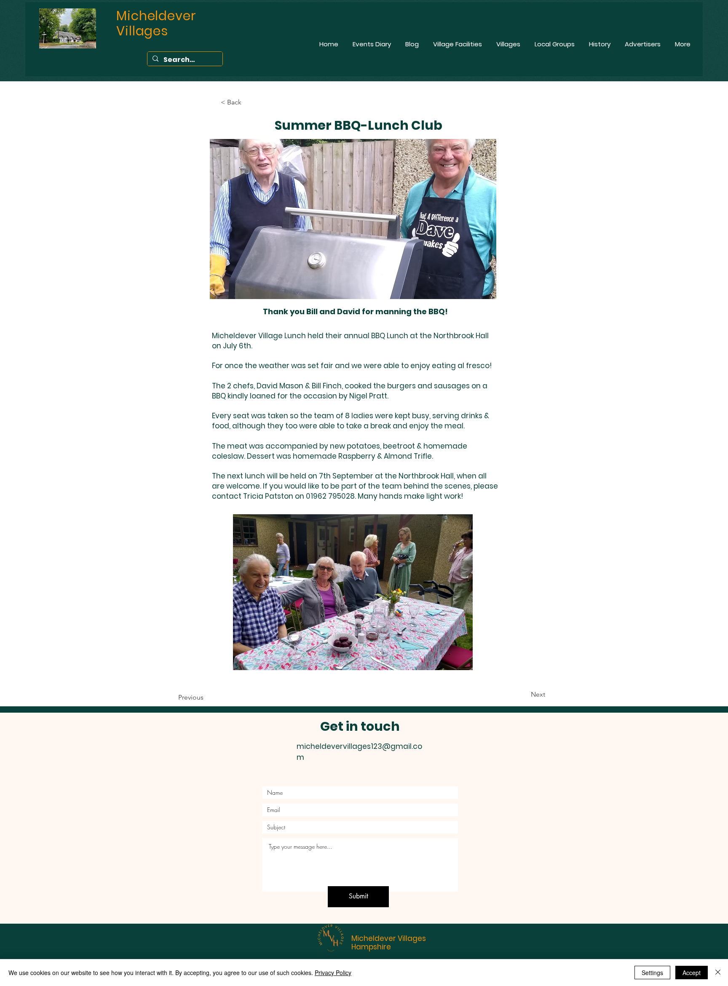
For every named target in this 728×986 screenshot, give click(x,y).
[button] (353, 592)
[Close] (718, 972)
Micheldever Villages (388, 938)
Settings (652, 972)
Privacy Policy (333, 972)
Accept (691, 972)
